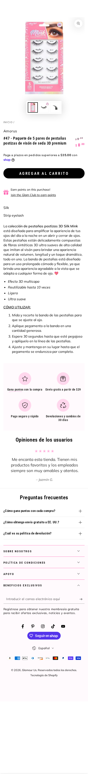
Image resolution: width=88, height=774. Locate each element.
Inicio (8, 122)
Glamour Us (29, 670)
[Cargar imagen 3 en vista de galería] (55, 107)
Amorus (10, 131)
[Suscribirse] (82, 599)
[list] (44, 398)
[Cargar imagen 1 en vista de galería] (33, 107)
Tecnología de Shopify (44, 675)
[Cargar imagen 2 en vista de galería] (44, 107)
